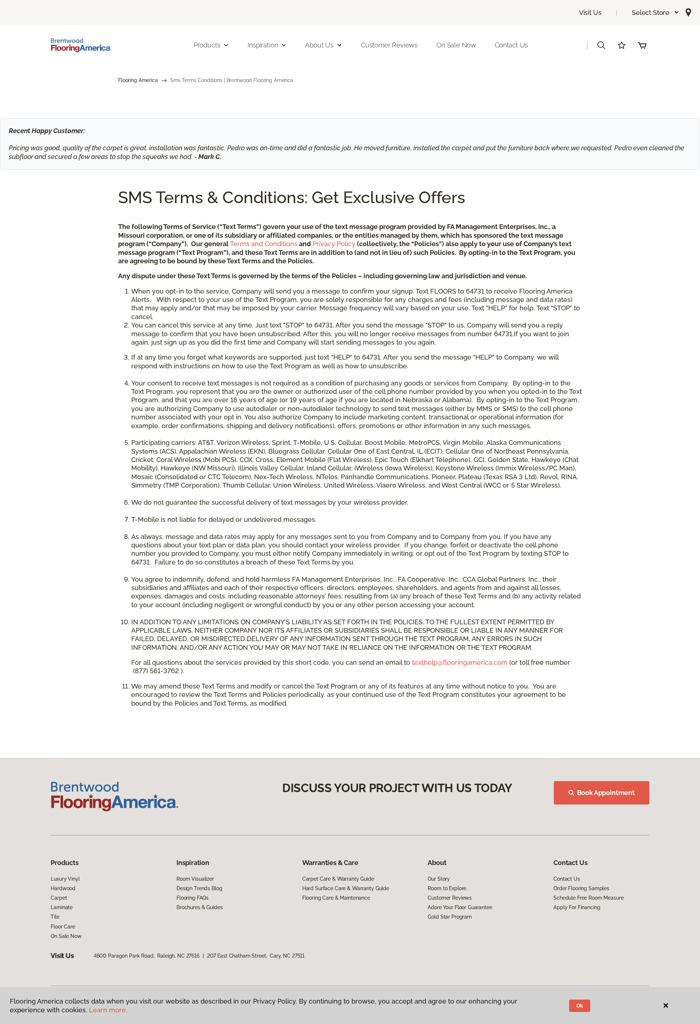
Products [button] (207, 45)
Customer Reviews (389, 45)
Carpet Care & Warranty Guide (338, 879)
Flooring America (138, 80)
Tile (55, 917)
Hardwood (63, 888)
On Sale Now (456, 45)
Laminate (62, 907)
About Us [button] (319, 45)
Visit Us (590, 12)
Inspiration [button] (263, 45)
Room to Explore (447, 888)
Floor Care (63, 927)
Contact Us (511, 45)
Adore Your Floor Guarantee (460, 907)
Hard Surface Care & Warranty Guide (345, 888)
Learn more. (108, 1010)
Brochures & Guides (199, 907)
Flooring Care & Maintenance (336, 898)
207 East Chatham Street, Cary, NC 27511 (255, 956)
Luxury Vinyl (65, 879)
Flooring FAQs (192, 898)
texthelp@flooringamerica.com (460, 662)
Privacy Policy (333, 244)
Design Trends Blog (199, 888)
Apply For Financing (576, 907)
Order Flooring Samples (581, 888)
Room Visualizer (195, 879)
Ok (579, 1006)
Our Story (439, 879)
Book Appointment (606, 792)
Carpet (59, 898)
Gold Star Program (450, 917)
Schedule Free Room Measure (588, 898)
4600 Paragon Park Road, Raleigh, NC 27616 (146, 956)
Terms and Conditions (264, 244)
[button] (656, 12)
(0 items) (642, 45)
